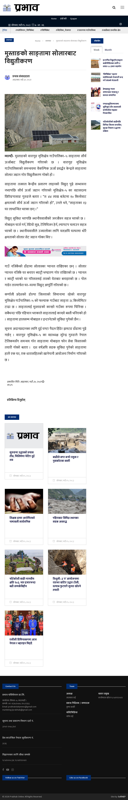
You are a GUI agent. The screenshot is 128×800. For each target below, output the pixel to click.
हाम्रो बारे (63, 18)
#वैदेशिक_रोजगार (63, 30)
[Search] (115, 7)
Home (54, 18)
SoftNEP (122, 796)
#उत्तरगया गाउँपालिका (86, 30)
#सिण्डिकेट (44, 30)
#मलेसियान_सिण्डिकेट (24, 30)
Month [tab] (108, 50)
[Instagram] (121, 24)
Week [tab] (96, 50)
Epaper (73, 18)
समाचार (48, 41)
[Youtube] (8, 769)
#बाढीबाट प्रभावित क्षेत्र (111, 30)
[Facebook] (4, 769)
